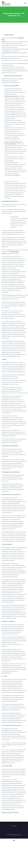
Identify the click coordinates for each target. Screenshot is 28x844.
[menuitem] (14, 840)
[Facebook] (12, 825)
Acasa (15, 5)
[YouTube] (16, 825)
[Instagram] (14, 825)
